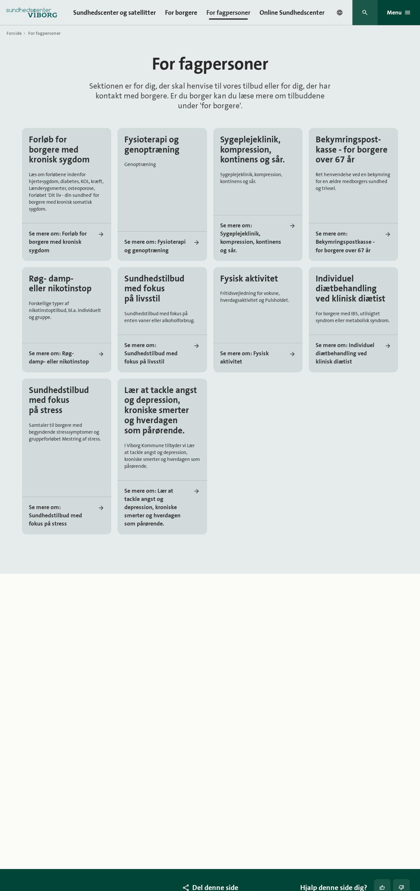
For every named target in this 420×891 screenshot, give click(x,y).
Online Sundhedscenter (292, 12)
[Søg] (365, 12)
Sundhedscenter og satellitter (114, 12)
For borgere (181, 12)
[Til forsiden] (31, 12)
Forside (14, 33)
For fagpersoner (228, 12)
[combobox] (339, 12)
